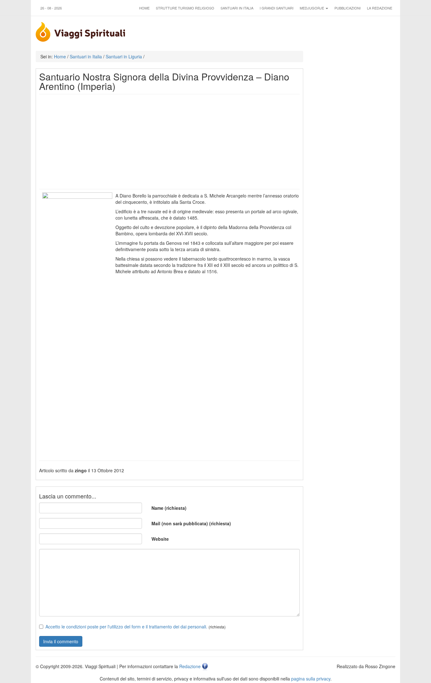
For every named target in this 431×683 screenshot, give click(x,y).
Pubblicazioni (347, 7)
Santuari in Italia (237, 7)
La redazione (379, 7)
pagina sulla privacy (310, 678)
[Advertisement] (169, 141)
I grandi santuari (276, 7)
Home (144, 7)
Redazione (190, 666)
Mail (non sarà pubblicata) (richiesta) (191, 523)
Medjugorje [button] (312, 7)
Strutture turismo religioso (185, 7)
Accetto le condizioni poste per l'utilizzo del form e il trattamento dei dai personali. (126, 626)
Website (160, 539)
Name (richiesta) (168, 508)
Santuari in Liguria (124, 56)
